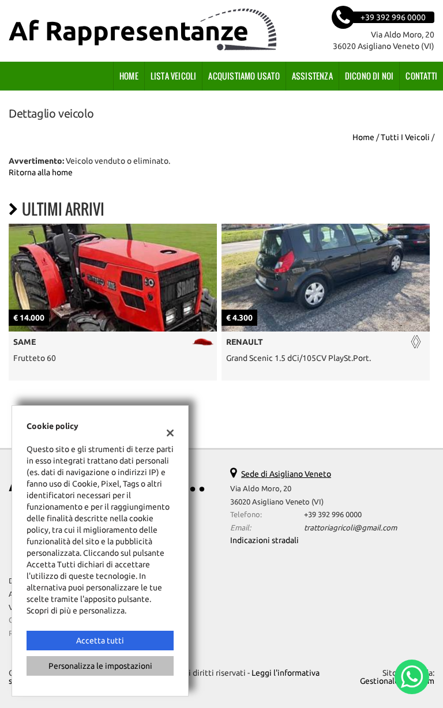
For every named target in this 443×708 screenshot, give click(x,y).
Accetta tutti (100, 640)
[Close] (431, 226)
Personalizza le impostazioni (100, 666)
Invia (326, 437)
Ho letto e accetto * (313, 385)
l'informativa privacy (345, 385)
